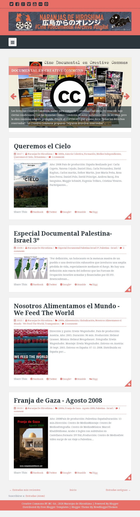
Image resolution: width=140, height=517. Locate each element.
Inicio (73, 485)
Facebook (37, 207)
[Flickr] (40, 4)
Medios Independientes (108, 149)
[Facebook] (17, 4)
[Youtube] (35, 4)
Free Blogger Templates (55, 502)
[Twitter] (11, 4)
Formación (89, 149)
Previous (13, 93)
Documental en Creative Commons (47, 70)
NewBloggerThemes (105, 502)
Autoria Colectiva (74, 149)
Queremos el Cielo (42, 141)
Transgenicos (52, 319)
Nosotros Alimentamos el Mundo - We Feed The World (67, 305)
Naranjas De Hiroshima (39, 149)
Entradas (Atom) (35, 491)
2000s (61, 149)
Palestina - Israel (108, 243)
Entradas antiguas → (118, 485)
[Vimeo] (29, 4)
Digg (94, 207)
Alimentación (72, 316)
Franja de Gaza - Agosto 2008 (58, 396)
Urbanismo (40, 152)
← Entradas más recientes (24, 485)
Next (126, 93)
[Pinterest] (46, 4)
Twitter (52, 207)
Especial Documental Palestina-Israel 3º (63, 232)
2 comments (58, 152)
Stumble (81, 207)
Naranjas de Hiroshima (78, 499)
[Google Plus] (23, 4)
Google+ (66, 207)
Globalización (87, 316)
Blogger (113, 499)
